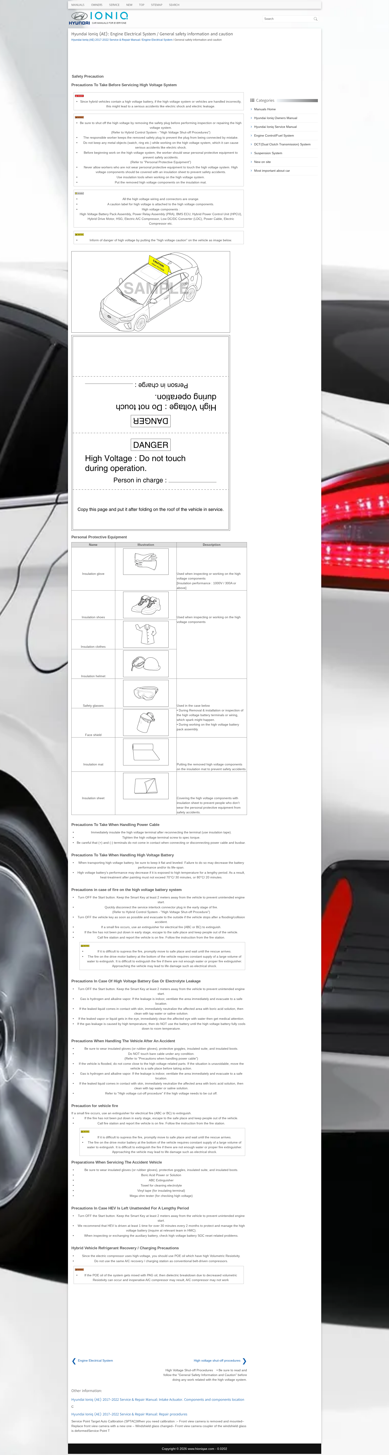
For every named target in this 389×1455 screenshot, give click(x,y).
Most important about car (272, 170)
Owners (96, 5)
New (129, 5)
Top (141, 5)
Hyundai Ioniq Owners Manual (275, 118)
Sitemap (156, 5)
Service (114, 5)
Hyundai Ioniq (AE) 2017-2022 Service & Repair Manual (105, 39)
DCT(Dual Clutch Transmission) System (282, 144)
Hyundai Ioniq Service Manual (275, 127)
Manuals (77, 5)
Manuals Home (265, 109)
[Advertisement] (159, 57)
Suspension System (268, 153)
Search (174, 5)
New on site (262, 162)
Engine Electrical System (157, 39)
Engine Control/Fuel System (274, 135)
